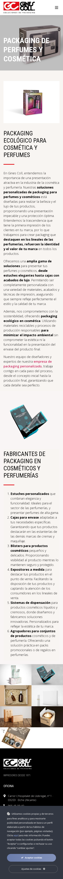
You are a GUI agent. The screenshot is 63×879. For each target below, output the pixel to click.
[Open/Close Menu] (56, 8)
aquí (16, 836)
